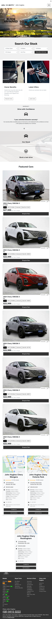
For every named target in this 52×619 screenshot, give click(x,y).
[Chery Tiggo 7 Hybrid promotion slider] (26, 35)
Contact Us (14, 509)
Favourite (43, 201)
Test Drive (17, 586)
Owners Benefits (19, 588)
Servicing (29, 581)
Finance (17, 583)
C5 (3, 602)
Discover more (8, 98)
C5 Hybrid (5, 604)
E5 (3, 606)
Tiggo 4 (4, 584)
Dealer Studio (11, 617)
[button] (49, 5)
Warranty (29, 586)
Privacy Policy (42, 591)
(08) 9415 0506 (21, 546)
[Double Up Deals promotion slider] (24, 35)
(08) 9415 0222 (9, 487)
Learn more (32, 98)
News (40, 584)
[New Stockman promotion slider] (29, 35)
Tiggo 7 (4, 588)
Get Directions (13, 513)
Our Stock (17, 581)
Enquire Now (26, 213)
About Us (41, 583)
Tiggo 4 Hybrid (6, 586)
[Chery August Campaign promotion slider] (22, 35)
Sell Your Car (18, 584)
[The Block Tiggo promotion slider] (27, 35)
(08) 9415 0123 (34, 487)
